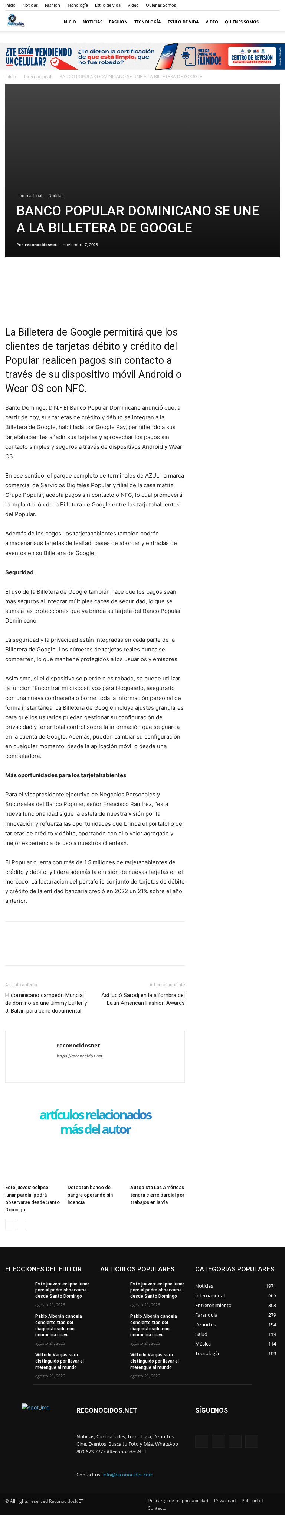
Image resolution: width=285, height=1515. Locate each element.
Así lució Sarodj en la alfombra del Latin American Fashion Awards (143, 999)
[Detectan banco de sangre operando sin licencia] (95, 1162)
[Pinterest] (46, 275)
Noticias (30, 5)
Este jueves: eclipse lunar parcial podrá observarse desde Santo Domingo (62, 1290)
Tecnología (77, 5)
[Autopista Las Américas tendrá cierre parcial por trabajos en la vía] (157, 1162)
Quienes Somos (161, 5)
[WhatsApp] (63, 275)
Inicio (10, 5)
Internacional (37, 76)
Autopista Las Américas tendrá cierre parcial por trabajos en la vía (157, 1195)
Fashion (52, 5)
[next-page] (21, 1224)
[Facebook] (12, 275)
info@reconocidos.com (127, 1474)
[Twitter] (29, 275)
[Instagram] (218, 1441)
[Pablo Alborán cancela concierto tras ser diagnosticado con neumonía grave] (17, 1322)
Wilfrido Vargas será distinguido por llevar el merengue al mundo (59, 1361)
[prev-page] (9, 1224)
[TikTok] (235, 1441)
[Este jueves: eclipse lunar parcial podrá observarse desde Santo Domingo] (32, 1162)
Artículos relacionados (95, 1115)
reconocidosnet (41, 244)
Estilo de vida (108, 5)
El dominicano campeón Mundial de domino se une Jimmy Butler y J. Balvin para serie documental (46, 1003)
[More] (81, 275)
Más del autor (95, 1129)
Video (133, 5)
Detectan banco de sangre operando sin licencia (90, 1195)
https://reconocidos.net (79, 1056)
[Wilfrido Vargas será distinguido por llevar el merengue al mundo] (17, 1361)
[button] (271, 22)
